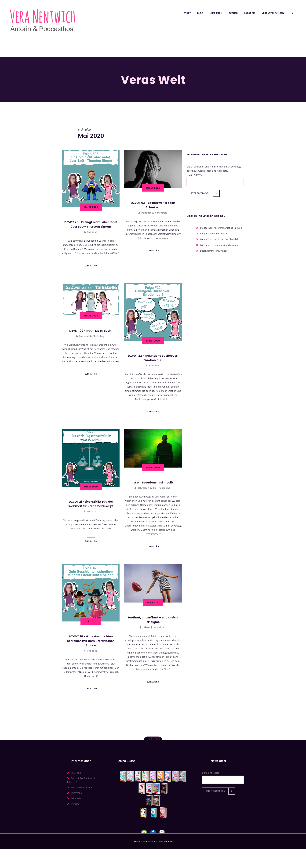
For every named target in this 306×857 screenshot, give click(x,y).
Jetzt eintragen (199, 193)
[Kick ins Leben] (144, 812)
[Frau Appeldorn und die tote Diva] (164, 788)
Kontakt (75, 803)
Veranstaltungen (273, 13)
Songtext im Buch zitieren (214, 233)
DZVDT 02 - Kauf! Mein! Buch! (90, 331)
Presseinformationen (81, 787)
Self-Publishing (161, 488)
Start (187, 13)
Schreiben (161, 212)
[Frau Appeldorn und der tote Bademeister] (149, 788)
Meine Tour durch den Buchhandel (219, 239)
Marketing (99, 336)
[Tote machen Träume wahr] (138, 776)
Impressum (76, 792)
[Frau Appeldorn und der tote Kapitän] (156, 788)
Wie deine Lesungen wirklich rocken (219, 245)
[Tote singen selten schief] (175, 776)
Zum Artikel (90, 265)
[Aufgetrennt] (156, 800)
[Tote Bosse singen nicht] (145, 776)
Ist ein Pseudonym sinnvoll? (153, 482)
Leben (146, 627)
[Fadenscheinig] (149, 800)
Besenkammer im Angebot (214, 250)
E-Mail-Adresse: (194, 174)
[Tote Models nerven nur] (123, 776)
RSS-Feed (76, 772)
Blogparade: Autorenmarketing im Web (221, 227)
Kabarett (249, 13)
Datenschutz (77, 798)
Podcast (92, 232)
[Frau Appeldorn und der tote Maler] (141, 788)
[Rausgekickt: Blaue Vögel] (154, 812)
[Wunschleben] (163, 812)
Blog (200, 13)
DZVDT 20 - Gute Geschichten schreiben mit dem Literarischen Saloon (91, 640)
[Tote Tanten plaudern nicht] (160, 776)
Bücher (233, 13)
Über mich (216, 13)
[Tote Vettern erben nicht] (182, 776)
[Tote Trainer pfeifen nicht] (167, 776)
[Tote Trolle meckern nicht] (152, 776)
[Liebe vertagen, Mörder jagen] (130, 776)
